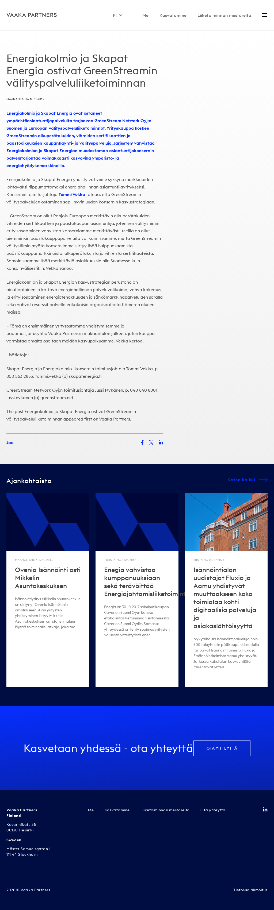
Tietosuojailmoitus (250, 890)
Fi (115, 15)
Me (145, 15)
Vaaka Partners (114, 419)
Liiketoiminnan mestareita (224, 15)
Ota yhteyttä (222, 748)
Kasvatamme (173, 15)
